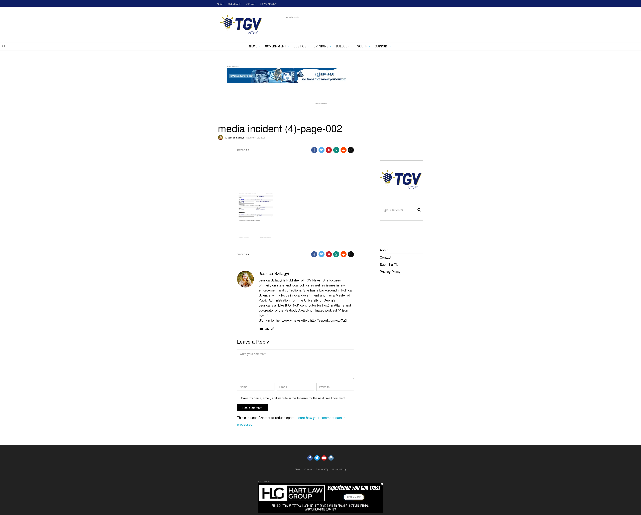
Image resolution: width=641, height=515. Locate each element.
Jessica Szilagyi (236, 137)
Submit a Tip (389, 264)
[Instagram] (331, 458)
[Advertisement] (347, 26)
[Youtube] (324, 458)
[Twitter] (317, 458)
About (384, 250)
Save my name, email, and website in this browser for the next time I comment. (293, 398)
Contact (385, 257)
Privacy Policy (390, 271)
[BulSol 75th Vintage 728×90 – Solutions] (288, 74)
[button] (3, 46)
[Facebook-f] (310, 458)
